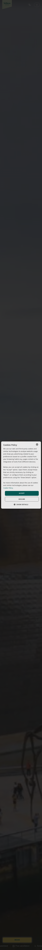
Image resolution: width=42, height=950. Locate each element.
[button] (21, 504)
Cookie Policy (8, 488)
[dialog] (21, 475)
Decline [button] (22, 499)
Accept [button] (22, 493)
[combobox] (37, 444)
